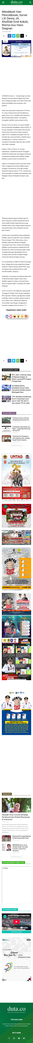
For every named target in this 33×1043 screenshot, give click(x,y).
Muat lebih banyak (16, 445)
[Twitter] (19, 1038)
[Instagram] (14, 1038)
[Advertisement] (16, 76)
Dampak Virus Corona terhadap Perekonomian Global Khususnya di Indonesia (16, 817)
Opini (3, 811)
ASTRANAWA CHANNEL (10, 909)
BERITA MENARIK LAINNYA (10, 370)
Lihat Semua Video (16, 932)
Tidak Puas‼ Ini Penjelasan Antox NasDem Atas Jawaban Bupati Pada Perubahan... (21, 438)
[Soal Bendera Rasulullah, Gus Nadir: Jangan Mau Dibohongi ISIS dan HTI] (6, 429)
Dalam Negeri (5, 390)
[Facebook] (9, 1038)
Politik (3, 379)
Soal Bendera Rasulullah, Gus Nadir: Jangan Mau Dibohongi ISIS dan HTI (21, 428)
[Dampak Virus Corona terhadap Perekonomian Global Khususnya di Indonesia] (16, 805)
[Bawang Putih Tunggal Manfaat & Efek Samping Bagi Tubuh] (6, 838)
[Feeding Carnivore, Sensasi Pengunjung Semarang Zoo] (6, 420)
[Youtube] (24, 1038)
